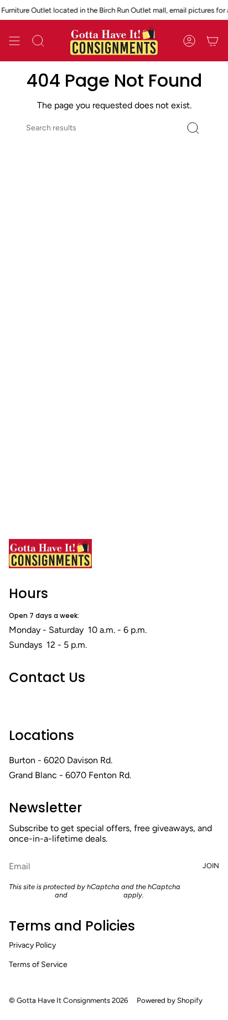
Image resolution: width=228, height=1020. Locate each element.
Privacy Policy (31, 895)
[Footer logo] (50, 553)
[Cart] (212, 40)
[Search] (193, 128)
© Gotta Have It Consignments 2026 (68, 1000)
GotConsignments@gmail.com (70, 701)
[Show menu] (14, 40)
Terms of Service (95, 895)
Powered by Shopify (170, 1000)
